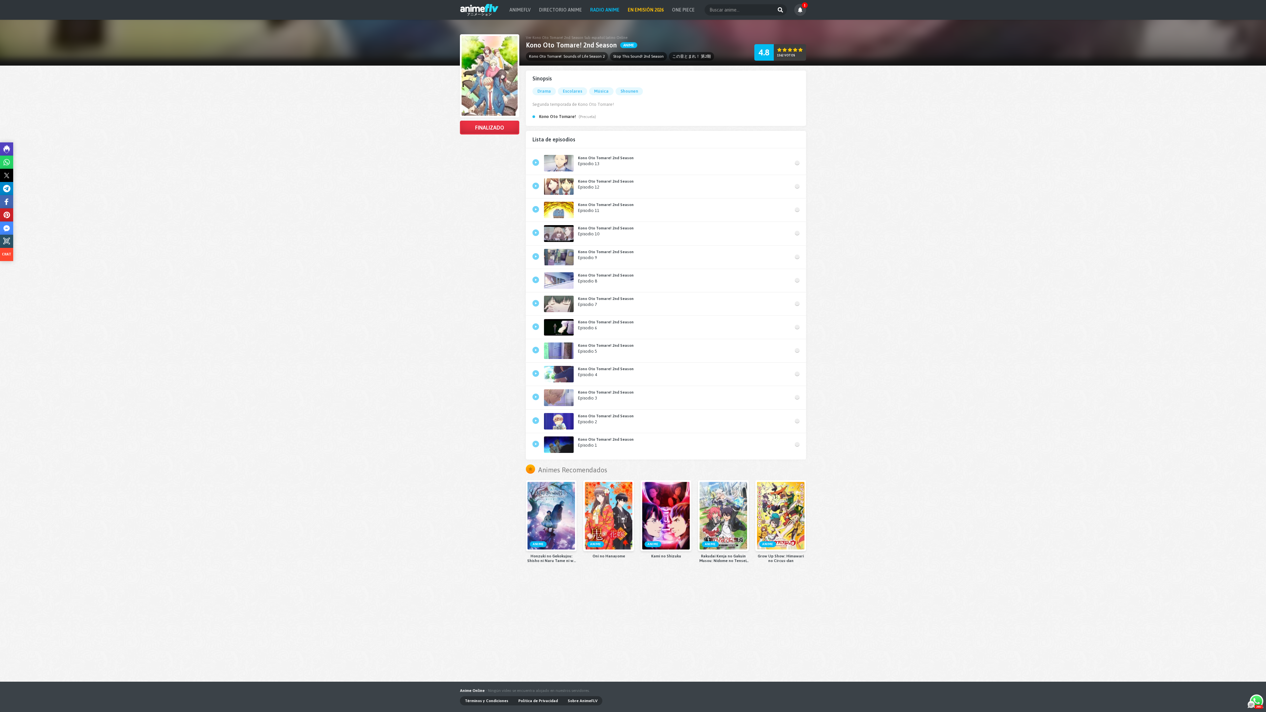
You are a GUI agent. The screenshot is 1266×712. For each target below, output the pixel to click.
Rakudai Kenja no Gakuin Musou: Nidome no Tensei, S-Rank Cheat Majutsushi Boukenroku (723, 558)
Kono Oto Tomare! (557, 116)
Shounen (629, 91)
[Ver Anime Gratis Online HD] (479, 9)
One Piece (683, 10)
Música (601, 91)
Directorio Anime (560, 10)
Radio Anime (604, 10)
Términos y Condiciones (486, 700)
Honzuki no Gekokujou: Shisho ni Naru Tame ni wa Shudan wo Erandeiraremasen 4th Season (551, 558)
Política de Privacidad (538, 700)
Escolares (572, 91)
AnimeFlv (520, 10)
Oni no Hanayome (608, 556)
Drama (544, 91)
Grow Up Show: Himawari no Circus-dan (781, 558)
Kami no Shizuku (666, 556)
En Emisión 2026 (646, 10)
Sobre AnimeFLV (582, 700)
